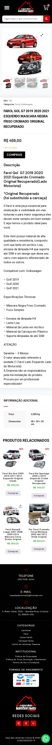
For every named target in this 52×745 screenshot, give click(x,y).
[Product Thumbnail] (42, 35)
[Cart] (46, 7)
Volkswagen (27, 104)
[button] (7, 8)
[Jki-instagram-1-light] (18, 723)
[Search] (46, 19)
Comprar (14, 155)
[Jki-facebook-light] (26, 723)
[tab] (22, 401)
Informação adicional (21, 400)
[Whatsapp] (33, 723)
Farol (17, 104)
